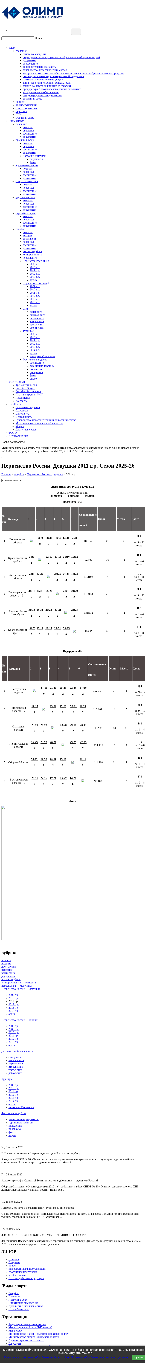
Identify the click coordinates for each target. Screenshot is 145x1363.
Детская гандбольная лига (17, 1051)
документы (29, 60)
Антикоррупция (18, 435)
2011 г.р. (35, 270)
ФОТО (12, 432)
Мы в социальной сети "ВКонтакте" (30, 1327)
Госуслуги (14, 1343)
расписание (30, 133)
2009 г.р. (35, 264)
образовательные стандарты (39, 66)
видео (33, 378)
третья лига (37, 324)
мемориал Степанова (42, 356)
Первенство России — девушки (20, 988)
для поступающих (26, 104)
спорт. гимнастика (27, 181)
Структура (22, 410)
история (27, 235)
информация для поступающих (27, 1268)
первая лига (30, 257)
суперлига (36, 311)
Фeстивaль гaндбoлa (35, 359)
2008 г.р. (13, 1025)
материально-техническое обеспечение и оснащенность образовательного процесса (73, 73)
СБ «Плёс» (15, 404)
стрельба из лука (26, 213)
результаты (36, 159)
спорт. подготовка (26, 108)
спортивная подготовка (22, 1271)
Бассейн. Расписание (28, 391)
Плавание (14, 1296)
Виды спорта (16, 120)
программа (36, 372)
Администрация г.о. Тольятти (26, 1340)
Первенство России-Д (36, 283)
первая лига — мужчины (16, 985)
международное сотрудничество (42, 95)
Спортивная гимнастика (23, 1302)
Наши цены (23, 397)
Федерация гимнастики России (27, 1324)
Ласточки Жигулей (34, 155)
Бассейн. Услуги (25, 388)
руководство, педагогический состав (45, 69)
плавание (21, 124)
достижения (30, 238)
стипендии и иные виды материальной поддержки (53, 76)
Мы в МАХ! (15, 1330)
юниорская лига (32, 254)
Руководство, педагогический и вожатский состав (46, 419)
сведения (21, 50)
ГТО (18, 114)
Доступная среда (26, 429)
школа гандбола (32, 251)
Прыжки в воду (17, 1299)
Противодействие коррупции (26, 1278)
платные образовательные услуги (43, 79)
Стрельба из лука (18, 1309)
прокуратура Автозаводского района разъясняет (52, 89)
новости (20, 101)
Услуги (20, 426)
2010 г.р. (35, 267)
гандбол (20, 229)
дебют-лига (37, 327)
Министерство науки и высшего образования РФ (38, 1333)
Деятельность (24, 416)
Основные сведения (28, 407)
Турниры (28, 330)
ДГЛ (25, 308)
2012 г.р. (35, 273)
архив (33, 279)
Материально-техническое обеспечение (39, 423)
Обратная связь (25, 117)
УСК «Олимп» (17, 381)
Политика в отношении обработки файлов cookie (36, 1357)
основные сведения (34, 54)
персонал (21, 111)
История (13, 1259)
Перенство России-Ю (36, 260)
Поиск (39, 38)
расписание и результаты (23, 1119)
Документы (23, 413)
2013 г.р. (35, 276)
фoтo (33, 375)
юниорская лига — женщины (19, 982)
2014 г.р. (35, 302)
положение (36, 369)
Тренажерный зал (26, 384)
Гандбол (13, 1293)
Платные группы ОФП (30, 394)
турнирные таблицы (42, 365)
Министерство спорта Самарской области (33, 1336)
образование (30, 63)
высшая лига (37, 314)
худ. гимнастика (25, 197)
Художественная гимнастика (25, 1305)
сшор (11, 47)
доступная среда (32, 98)
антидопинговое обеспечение (41, 92)
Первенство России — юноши (19, 1019)
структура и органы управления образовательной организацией (61, 57)
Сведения (14, 1262)
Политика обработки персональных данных (99, 1357)
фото (33, 162)
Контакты (21, 400)
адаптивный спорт (27, 165)
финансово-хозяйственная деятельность (47, 82)
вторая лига (37, 321)
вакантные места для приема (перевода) (47, 85)
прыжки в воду (25, 139)
